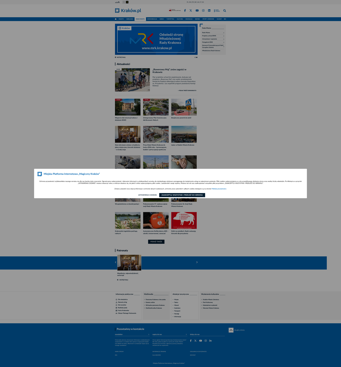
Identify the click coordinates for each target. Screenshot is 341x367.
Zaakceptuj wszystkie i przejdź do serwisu (182, 195)
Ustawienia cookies (147, 195)
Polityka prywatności (219, 189)
